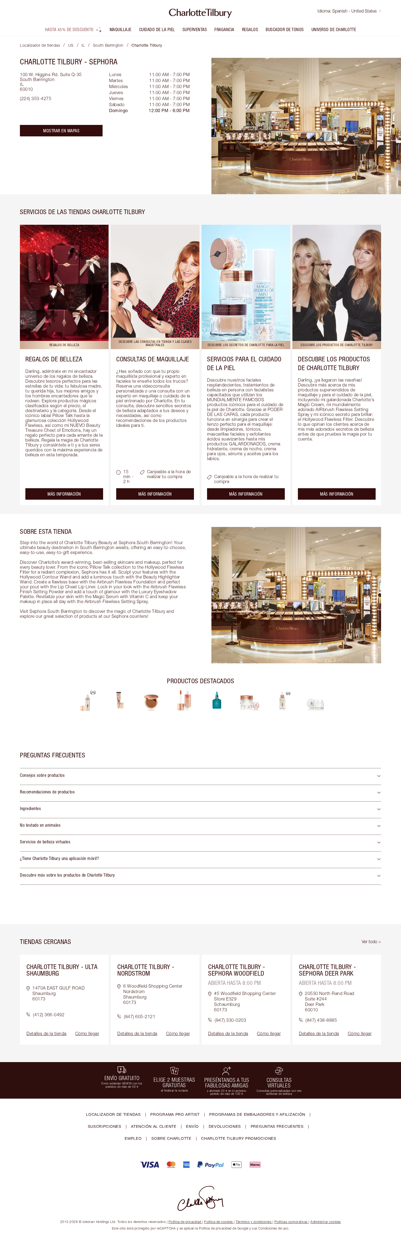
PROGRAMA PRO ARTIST (174, 1114)
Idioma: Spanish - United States (347, 11)
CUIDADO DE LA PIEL (157, 29)
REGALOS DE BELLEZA (53, 359)
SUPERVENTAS (194, 29)
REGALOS (250, 29)
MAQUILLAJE (120, 29)
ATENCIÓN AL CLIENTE (153, 1126)
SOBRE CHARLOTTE (171, 1138)
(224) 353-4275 (35, 98)
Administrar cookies (325, 1222)
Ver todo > (371, 941)
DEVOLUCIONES (225, 1126)
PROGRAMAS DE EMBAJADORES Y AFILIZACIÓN (257, 1114)
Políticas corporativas (291, 1222)
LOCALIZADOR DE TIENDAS (113, 1114)
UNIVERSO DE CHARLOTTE (334, 29)
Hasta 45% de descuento (69, 29)
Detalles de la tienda (46, 1033)
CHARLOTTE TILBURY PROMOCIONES (238, 1138)
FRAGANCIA (224, 29)
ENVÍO (192, 1126)
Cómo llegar (87, 1033)
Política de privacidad (185, 1222)
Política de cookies (218, 1222)
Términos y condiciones (253, 1222)
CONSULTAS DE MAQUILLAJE (152, 359)
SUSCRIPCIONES (104, 1126)
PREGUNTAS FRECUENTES (277, 1126)
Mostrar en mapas (61, 130)
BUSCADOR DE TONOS (285, 29)
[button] (200, 776)
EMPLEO (133, 1138)
